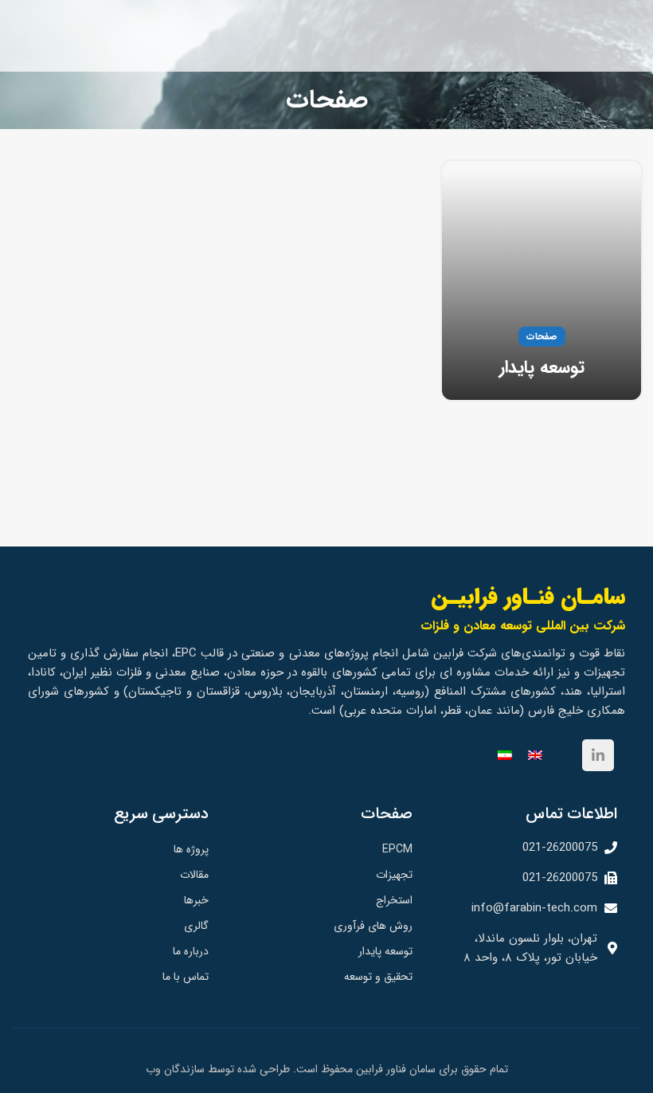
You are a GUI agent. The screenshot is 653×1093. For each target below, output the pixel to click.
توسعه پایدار (542, 367)
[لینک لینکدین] (598, 755)
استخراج (394, 900)
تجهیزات (394, 874)
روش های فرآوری (373, 925)
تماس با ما (185, 976)
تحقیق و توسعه (378, 976)
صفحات (541, 336)
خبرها (196, 900)
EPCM (397, 849)
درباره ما (191, 951)
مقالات (194, 874)
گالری (196, 925)
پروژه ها (191, 849)
